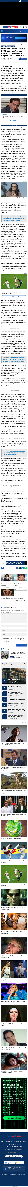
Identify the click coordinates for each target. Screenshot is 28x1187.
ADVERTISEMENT (12, 1152)
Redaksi (3, 58)
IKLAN (18, 1152)
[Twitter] (19, 568)
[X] (9, 1157)
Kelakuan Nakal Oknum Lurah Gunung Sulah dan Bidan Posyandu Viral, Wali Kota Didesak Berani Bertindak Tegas (17, 704)
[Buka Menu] (23, 27)
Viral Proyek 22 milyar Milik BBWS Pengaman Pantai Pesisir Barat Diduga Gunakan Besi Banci (17, 687)
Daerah (11, 657)
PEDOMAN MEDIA (19, 1149)
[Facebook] (17, 568)
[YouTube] (15, 1157)
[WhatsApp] (25, 568)
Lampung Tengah (10, 46)
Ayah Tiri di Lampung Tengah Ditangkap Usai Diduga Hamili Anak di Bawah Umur (16, 710)
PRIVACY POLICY (20, 1151)
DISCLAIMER (6, 1151)
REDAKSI (6, 1149)
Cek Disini (9, 1170)
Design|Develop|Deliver (14, 1118)
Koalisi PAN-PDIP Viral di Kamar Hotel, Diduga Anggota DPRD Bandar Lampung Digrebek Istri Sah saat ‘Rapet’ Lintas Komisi (16, 715)
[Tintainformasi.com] (9, 27)
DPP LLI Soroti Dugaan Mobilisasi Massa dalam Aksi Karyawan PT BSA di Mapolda (16, 693)
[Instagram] (12, 1157)
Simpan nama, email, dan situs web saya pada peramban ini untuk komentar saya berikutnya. (14, 639)
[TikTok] (18, 1157)
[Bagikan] (25, 59)
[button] (21, 27)
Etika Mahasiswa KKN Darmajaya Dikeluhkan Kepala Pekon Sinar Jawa (16, 698)
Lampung (4, 46)
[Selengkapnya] (25, 663)
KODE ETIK (11, 1149)
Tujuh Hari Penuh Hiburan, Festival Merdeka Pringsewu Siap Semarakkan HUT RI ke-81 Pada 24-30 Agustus (18, 654)
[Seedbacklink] (21, 1156)
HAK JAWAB (13, 1151)
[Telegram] (22, 568)
